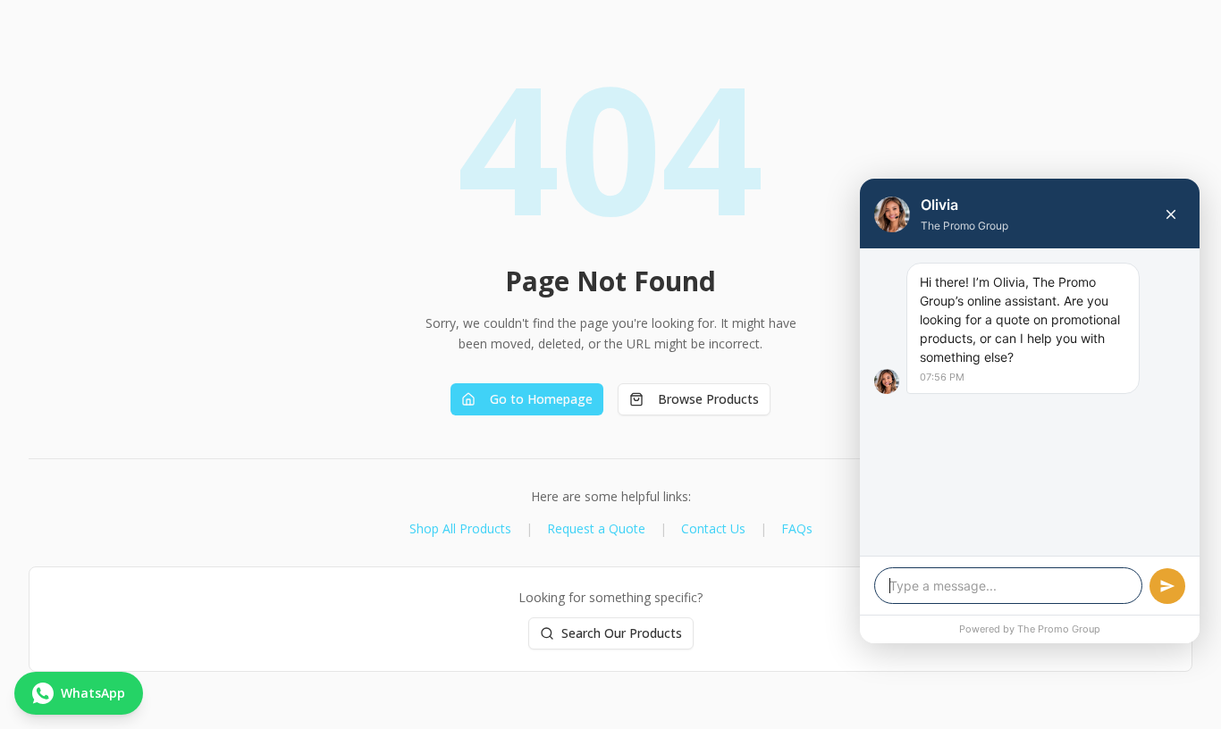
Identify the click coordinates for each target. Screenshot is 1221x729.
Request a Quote (596, 528)
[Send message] (1167, 586)
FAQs (797, 528)
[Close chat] (1171, 214)
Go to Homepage (541, 398)
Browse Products (708, 398)
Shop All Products (460, 528)
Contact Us (713, 528)
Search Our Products (621, 632)
